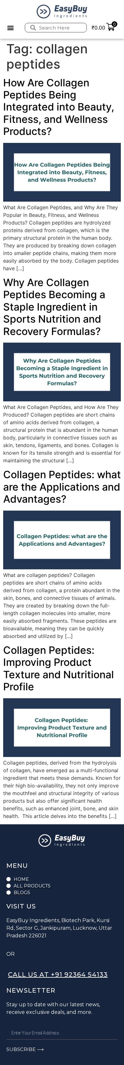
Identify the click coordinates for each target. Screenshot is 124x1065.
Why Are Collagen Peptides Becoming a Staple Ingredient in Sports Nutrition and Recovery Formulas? (54, 307)
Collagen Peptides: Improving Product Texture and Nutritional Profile (58, 668)
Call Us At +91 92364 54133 (58, 974)
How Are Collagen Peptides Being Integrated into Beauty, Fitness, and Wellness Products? (58, 107)
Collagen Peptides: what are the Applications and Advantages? (62, 486)
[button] (10, 28)
